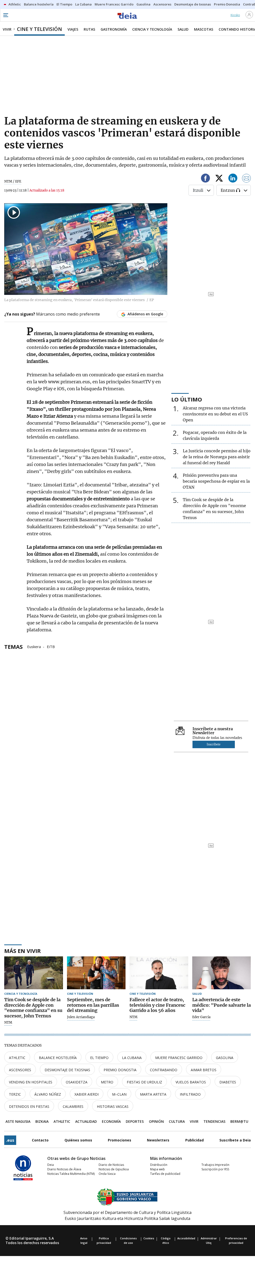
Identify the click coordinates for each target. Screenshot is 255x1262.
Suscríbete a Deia (235, 1140)
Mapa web (157, 1169)
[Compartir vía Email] (246, 179)
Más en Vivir (22, 950)
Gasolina (224, 1057)
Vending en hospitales (30, 1082)
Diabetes (227, 1082)
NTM (8, 1023)
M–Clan (119, 1094)
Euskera (34, 646)
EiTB (51, 646)
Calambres (73, 1106)
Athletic (17, 1057)
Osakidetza (76, 1082)
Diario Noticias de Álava (64, 1169)
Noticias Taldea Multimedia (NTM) (71, 1174)
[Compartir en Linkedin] (232, 179)
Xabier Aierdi (86, 1094)
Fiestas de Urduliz (144, 1082)
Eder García (201, 1017)
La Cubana (132, 1057)
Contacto (40, 1140)
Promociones (119, 1140)
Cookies (148, 1238)
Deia (50, 1165)
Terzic (15, 1094)
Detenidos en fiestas (29, 1106)
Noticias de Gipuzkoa (114, 1169)
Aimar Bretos (203, 1069)
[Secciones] (5, 15)
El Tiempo (99, 1057)
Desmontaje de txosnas (67, 1069)
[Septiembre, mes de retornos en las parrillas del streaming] (96, 973)
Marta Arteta (153, 1094)
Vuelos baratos (191, 1082)
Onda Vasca (107, 1174)
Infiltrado (190, 1094)
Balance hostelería (58, 1057)
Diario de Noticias (111, 1165)
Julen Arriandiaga (81, 1017)
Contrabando (163, 1069)
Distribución (158, 1165)
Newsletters (158, 1140)
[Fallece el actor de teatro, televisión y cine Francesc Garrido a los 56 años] (158, 973)
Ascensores (20, 1069)
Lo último (186, 399)
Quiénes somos (78, 1140)
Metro (107, 1082)
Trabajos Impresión (215, 1165)
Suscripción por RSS (215, 1169)
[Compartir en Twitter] (219, 179)
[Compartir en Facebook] (205, 179)
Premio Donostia (120, 1069)
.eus (10, 1140)
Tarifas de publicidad (165, 1174)
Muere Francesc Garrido (178, 1057)
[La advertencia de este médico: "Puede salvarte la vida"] (221, 973)
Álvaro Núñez (47, 1094)
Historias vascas (112, 1106)
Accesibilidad (186, 1238)
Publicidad (194, 1140)
